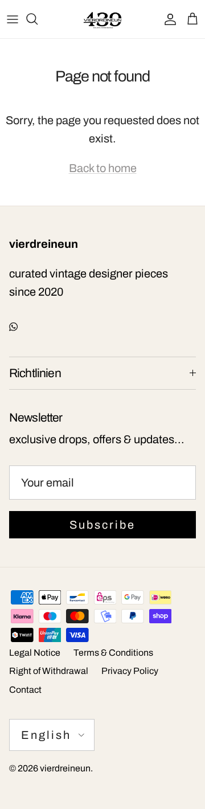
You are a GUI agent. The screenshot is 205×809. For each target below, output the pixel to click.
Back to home (103, 168)
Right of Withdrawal (48, 671)
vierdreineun (65, 768)
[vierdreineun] (102, 19)
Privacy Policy (129, 671)
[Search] (37, 18)
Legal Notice (34, 652)
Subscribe (102, 524)
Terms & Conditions (113, 652)
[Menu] (12, 18)
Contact (25, 689)
